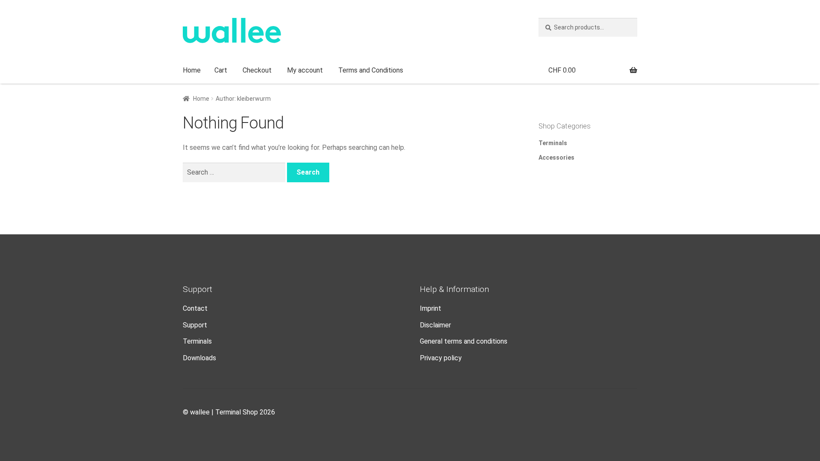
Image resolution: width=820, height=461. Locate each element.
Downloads (199, 358)
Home (192, 70)
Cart (220, 70)
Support (195, 325)
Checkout (257, 70)
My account (305, 70)
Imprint (430, 308)
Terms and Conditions (370, 70)
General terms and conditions (463, 341)
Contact (195, 308)
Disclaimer (435, 325)
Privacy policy (441, 358)
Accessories (556, 157)
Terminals (553, 143)
